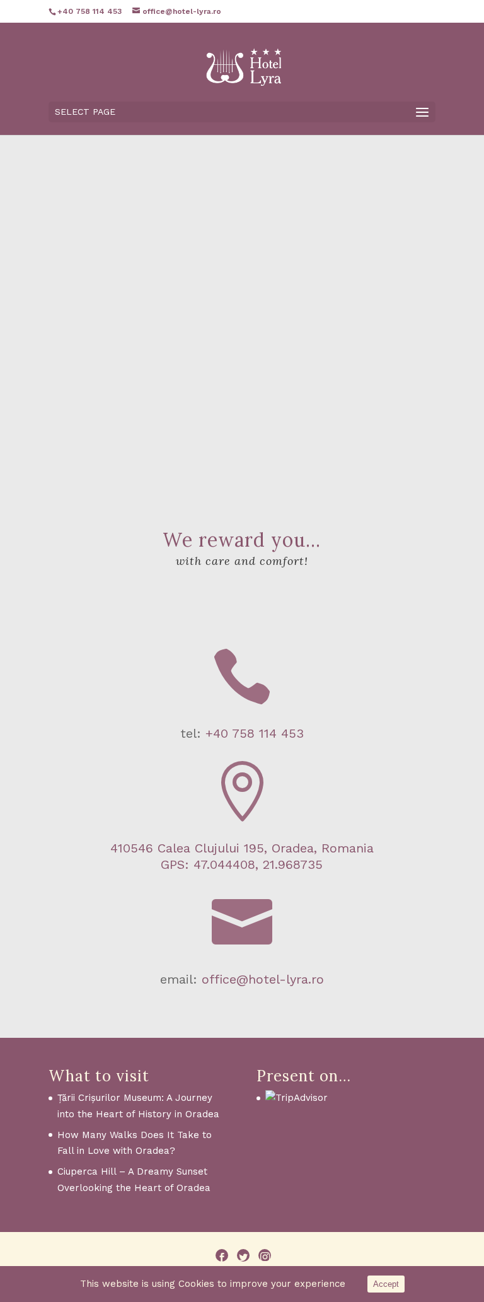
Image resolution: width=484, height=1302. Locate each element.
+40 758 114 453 (254, 733)
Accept (386, 1284)
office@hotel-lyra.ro (263, 979)
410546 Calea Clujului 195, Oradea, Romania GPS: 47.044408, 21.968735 (242, 856)
